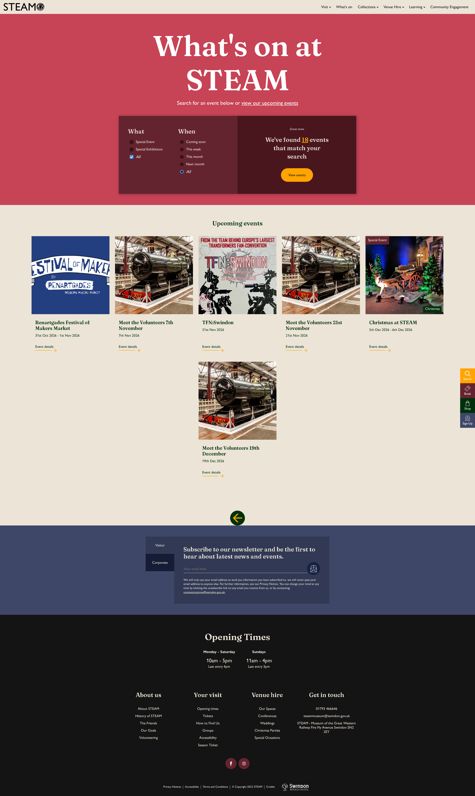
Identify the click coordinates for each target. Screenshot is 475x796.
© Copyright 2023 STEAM (247, 786)
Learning (415, 6)
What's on (344, 6)
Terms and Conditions (215, 786)
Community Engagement (449, 6)
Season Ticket (208, 745)
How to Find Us (208, 723)
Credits (270, 786)
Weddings (267, 723)
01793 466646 (326, 709)
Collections (367, 6)
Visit (324, 6)
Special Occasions (267, 737)
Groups (207, 730)
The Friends (148, 723)
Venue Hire (392, 6)
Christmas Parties (267, 730)
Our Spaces (267, 709)
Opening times (207, 709)
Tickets (208, 716)
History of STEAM (148, 716)
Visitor (160, 545)
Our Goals (148, 730)
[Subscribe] (313, 568)
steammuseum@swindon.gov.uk (327, 716)
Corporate (160, 562)
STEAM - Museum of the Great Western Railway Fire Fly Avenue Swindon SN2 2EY (326, 727)
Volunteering (148, 737)
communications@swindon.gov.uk (204, 592)
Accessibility (208, 737)
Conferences (267, 716)
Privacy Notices (172, 786)
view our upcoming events (270, 103)
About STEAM (148, 709)
